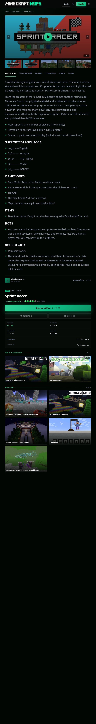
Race (13, 291)
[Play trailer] (48, 36)
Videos (62, 73)
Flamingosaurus (14, 301)
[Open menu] (88, 4)
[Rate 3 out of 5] (30, 301)
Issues (71, 73)
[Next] (87, 37)
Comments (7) (25, 73)
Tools (66, 4)
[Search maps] (73, 4)
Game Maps (16, 12)
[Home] (23, 4)
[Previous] (8, 37)
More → (88, 387)
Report (88, 280)
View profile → (78, 280)
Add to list (71, 316)
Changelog (51, 73)
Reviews (38, 73)
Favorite (27, 316)
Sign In (81, 4)
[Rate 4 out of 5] (33, 301)
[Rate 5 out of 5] (35, 301)
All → (89, 353)
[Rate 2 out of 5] (28, 301)
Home (7, 12)
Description (10, 73)
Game (7, 291)
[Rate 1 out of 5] (25, 301)
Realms (19, 291)
